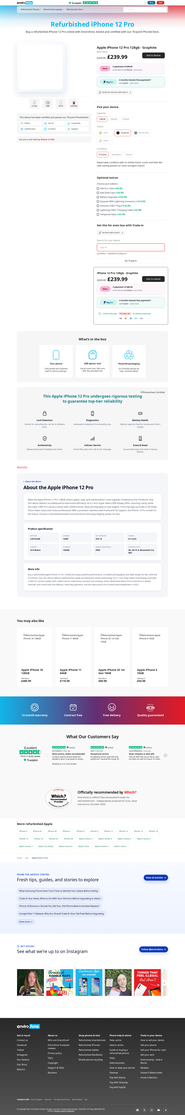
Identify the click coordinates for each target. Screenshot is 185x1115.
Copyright (53, 1062)
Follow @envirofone (153, 949)
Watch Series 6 (143, 838)
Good (129, 154)
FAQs (112, 1058)
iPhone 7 (67, 831)
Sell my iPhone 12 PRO (43, 139)
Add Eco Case (111, 188)
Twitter (20, 1049)
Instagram (22, 1054)
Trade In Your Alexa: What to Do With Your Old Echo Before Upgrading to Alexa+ (60, 898)
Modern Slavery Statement (64, 1111)
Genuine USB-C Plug (115, 205)
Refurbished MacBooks (91, 1054)
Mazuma (47, 1099)
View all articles (156, 877)
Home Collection (148, 1077)
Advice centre (116, 1045)
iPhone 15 (23, 838)
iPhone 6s (37, 831)
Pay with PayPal (118, 1087)
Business (52, 1072)
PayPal (131, 83)
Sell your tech (147, 1054)
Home (19, 858)
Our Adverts (23, 1059)
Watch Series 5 (124, 838)
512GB (125, 119)
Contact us (22, 1040)
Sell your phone (148, 1045)
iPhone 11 (108, 831)
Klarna (134, 70)
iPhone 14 (153, 831)
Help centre (115, 1040)
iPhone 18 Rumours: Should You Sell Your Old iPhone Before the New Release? (59, 906)
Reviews (144, 1067)
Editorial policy (117, 1062)
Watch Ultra (83, 846)
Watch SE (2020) (46, 846)
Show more (26, 921)
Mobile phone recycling (91, 1059)
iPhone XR (68, 838)
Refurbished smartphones (92, 1040)
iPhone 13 (138, 831)
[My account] (145, 2)
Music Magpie (36, 1099)
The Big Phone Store (62, 1099)
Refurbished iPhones (89, 1045)
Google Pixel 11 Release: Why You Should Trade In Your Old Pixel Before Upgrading (61, 913)
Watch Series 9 (101, 846)
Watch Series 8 (65, 846)
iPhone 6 (23, 831)
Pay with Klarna (117, 1077)
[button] (115, 92)
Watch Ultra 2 (120, 846)
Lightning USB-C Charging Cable (121, 210)
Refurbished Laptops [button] (52, 9)
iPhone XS (53, 838)
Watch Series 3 (85, 838)
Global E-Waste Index (151, 1072)
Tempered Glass (112, 214)
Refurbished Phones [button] (30, 9)
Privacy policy (55, 1053)
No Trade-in (131, 260)
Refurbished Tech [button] (74, 9)
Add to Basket (153, 55)
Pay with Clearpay (119, 1082)
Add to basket (153, 278)
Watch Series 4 (105, 838)
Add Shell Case (112, 192)
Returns (21, 1069)
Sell (160, 2)
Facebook (22, 1045)
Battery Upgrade (113, 197)
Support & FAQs (56, 1067)
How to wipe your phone (122, 1067)
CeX (85, 1099)
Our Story (22, 1064)
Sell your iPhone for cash (153, 1049)
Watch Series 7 (26, 846)
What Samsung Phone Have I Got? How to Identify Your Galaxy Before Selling (58, 890)
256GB (114, 119)
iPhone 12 (123, 831)
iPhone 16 (38, 838)
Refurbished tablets (89, 1049)
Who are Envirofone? (58, 1040)
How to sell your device (152, 1040)
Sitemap (114, 1072)
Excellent (116, 154)
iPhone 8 (80, 831)
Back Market (77, 1099)
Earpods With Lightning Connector (122, 201)
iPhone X (94, 831)
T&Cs (50, 1058)
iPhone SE (52, 831)
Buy (151, 2)
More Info (22, 467)
